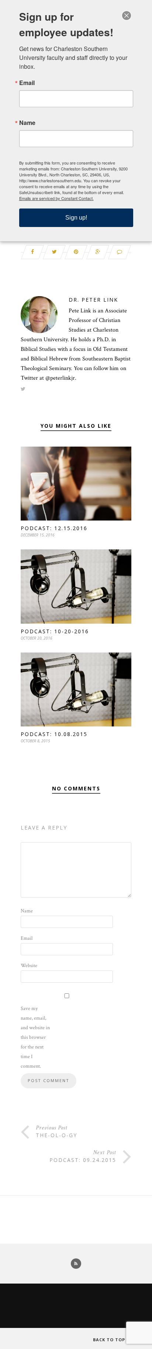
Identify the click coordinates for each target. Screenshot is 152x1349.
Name (27, 911)
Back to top (110, 1339)
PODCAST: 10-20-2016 (55, 631)
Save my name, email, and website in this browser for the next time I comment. (35, 1037)
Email (26, 938)
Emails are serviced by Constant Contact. (56, 198)
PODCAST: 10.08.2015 (54, 734)
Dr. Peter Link (93, 299)
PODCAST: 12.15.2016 (54, 528)
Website (29, 965)
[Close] (126, 15)
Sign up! (76, 217)
